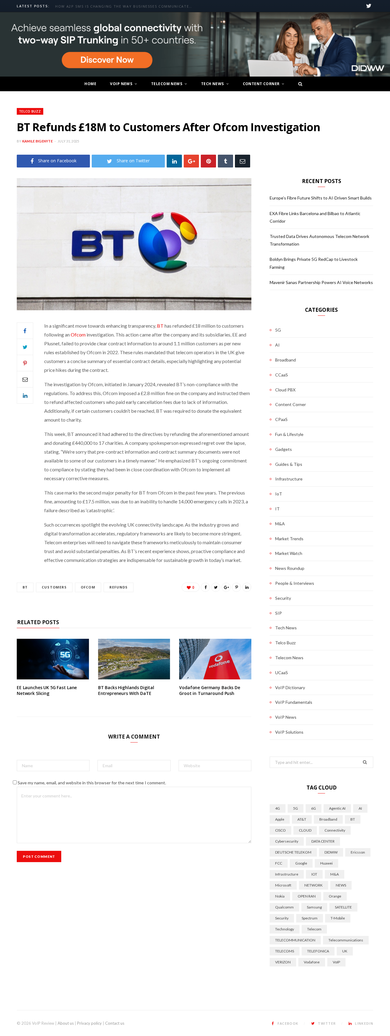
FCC (278, 863)
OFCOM (88, 587)
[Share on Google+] (226, 587)
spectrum (309, 918)
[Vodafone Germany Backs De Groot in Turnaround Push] (215, 659)
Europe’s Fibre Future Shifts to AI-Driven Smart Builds (118, 6)
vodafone (312, 962)
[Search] (298, 84)
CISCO (280, 830)
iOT (314, 874)
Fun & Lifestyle (289, 434)
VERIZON (283, 962)
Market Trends (289, 538)
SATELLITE (343, 907)
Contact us (114, 1023)
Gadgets (283, 449)
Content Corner (261, 83)
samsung (314, 907)
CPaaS (281, 419)
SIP (278, 613)
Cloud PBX (285, 389)
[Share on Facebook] (25, 330)
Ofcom (78, 334)
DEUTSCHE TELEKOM (293, 852)
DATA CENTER (323, 841)
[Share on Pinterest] (236, 587)
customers (54, 587)
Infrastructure (289, 478)
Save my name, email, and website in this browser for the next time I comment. (92, 782)
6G (313, 808)
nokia (280, 896)
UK (344, 951)
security (282, 918)
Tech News (212, 83)
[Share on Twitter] (25, 347)
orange (335, 896)
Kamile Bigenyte (37, 141)
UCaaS (281, 672)
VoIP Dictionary (290, 687)
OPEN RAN (307, 896)
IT (277, 508)
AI (277, 344)
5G (278, 330)
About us (66, 1023)
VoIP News (121, 83)
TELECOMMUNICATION (295, 940)
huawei (326, 863)
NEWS (341, 885)
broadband (328, 819)
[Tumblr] (225, 161)
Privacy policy (89, 1023)
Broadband (285, 359)
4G (277, 808)
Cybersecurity (286, 841)
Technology (284, 929)
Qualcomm (284, 907)
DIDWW (331, 852)
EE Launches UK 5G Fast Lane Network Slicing (47, 690)
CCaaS (281, 374)
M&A (280, 523)
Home (90, 83)
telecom (314, 929)
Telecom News (166, 83)
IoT (278, 493)
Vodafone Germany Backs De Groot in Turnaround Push (209, 690)
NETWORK (313, 885)
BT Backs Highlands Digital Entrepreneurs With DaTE (126, 690)
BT (160, 326)
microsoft (283, 885)
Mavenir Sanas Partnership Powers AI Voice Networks (321, 282)
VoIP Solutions (289, 732)
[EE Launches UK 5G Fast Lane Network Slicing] (53, 659)
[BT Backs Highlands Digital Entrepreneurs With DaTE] (134, 659)
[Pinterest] (208, 161)
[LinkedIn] (174, 161)
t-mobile (338, 918)
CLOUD (305, 830)
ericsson (358, 852)
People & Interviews (294, 583)
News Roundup (289, 568)
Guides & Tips (288, 464)
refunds (118, 587)
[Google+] (191, 161)
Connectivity (334, 830)
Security (283, 598)
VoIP (336, 962)
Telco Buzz (30, 111)
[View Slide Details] (195, 44)
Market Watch (288, 553)
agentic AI (337, 808)
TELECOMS (284, 951)
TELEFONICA (318, 951)
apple (279, 819)
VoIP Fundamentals (293, 702)
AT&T (301, 819)
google (301, 863)
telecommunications (345, 940)
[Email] (242, 161)
